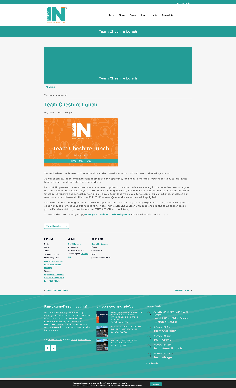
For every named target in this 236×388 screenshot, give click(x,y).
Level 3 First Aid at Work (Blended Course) (171, 320)
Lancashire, (60, 321)
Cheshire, (49, 321)
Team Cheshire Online (57, 290)
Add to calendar (57, 226)
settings (138, 385)
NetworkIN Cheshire (99, 244)
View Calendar (152, 363)
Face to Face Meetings (53, 261)
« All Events (49, 86)
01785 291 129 (55, 339)
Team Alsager (163, 357)
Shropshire (71, 321)
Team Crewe (162, 339)
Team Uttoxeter (182, 290)
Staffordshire (76, 318)
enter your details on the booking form (107, 214)
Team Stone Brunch (168, 348)
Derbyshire (49, 324)
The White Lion (74, 244)
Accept (156, 384)
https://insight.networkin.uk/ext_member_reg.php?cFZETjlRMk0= (54, 277)
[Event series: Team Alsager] (172, 353)
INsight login (183, 3)
